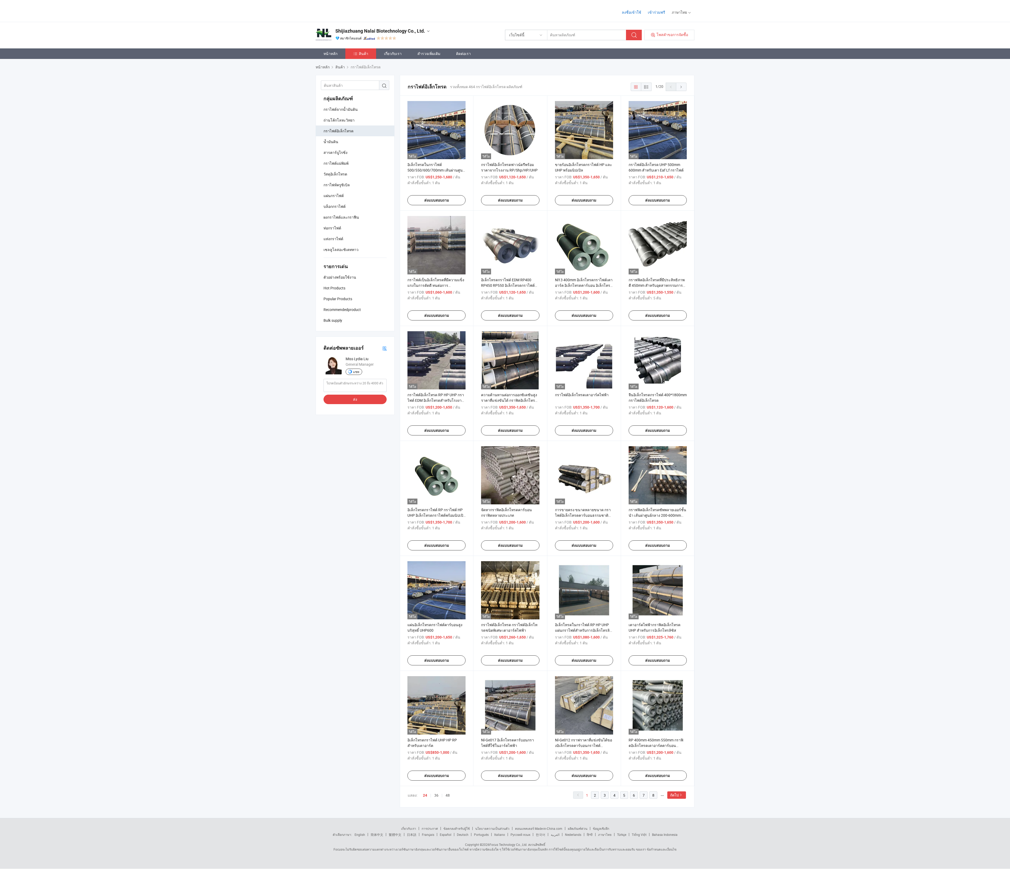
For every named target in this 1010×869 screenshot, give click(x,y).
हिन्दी (590, 834)
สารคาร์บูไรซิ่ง (335, 152)
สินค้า (363, 53)
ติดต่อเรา (463, 53)
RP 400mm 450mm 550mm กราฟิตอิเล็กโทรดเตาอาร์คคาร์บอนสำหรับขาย (656, 745)
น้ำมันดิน (331, 141)
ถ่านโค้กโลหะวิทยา (339, 120)
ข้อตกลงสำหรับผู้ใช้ (456, 828)
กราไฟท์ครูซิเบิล (337, 184)
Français (428, 834)
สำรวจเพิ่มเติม (428, 53)
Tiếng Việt (639, 834)
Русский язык (520, 834)
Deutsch (462, 834)
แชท (356, 372)
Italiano (499, 834)
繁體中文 (395, 834)
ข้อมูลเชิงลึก (601, 828)
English (360, 834)
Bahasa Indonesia (665, 834)
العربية (555, 834)
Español (445, 834)
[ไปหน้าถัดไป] (681, 87)
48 (448, 795)
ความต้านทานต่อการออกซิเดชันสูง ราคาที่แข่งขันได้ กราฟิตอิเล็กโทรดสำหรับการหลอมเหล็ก (509, 400)
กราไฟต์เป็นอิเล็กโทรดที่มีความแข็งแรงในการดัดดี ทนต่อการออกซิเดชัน (435, 285)
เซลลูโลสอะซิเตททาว (341, 249)
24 (425, 795)
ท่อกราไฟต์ (332, 227)
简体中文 (377, 834)
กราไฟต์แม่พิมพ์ (336, 163)
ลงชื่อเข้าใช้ (631, 12)
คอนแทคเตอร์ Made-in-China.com (538, 828)
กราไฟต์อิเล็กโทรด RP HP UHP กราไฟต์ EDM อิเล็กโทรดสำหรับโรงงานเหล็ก (435, 400)
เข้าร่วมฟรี (656, 12)
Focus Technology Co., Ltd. (508, 844)
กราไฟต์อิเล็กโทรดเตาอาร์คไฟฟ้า (582, 394)
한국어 (540, 834)
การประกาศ (430, 828)
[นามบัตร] (384, 348)
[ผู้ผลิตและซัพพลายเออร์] (349, 10)
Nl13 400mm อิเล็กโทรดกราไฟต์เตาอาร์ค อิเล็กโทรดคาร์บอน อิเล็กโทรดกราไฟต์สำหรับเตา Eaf (584, 285)
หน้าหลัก (330, 53)
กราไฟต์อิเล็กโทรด (339, 130)
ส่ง (355, 399)
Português (481, 834)
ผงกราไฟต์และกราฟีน (341, 217)
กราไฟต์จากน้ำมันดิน (341, 109)
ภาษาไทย (605, 834)
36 (436, 795)
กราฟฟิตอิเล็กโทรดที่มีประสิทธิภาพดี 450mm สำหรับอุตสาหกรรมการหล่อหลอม (657, 285)
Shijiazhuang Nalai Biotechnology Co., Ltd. (380, 31)
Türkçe (621, 834)
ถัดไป (674, 794)
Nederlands (573, 834)
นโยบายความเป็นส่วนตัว (492, 828)
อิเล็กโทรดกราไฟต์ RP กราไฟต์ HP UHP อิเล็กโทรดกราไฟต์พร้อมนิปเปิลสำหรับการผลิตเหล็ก (436, 515)
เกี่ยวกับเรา (393, 53)
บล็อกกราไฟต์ (335, 206)
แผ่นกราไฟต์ (334, 195)
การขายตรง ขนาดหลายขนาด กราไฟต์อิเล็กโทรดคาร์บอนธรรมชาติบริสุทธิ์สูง (583, 515)
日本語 (411, 834)
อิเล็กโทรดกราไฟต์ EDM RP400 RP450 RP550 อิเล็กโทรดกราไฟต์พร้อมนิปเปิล (508, 285)
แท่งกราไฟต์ (333, 238)
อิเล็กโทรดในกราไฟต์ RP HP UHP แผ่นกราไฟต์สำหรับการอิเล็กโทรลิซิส (582, 630)
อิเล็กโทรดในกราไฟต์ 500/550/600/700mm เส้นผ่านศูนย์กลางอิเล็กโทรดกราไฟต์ (436, 170)
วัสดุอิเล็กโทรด (335, 174)
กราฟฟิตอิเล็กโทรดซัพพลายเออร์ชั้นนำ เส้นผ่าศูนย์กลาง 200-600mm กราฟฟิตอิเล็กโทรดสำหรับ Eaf (657, 515)
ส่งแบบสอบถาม (436, 200)
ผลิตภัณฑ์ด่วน (577, 828)
